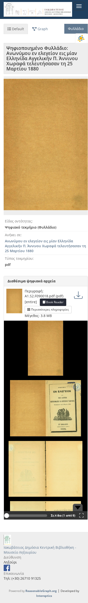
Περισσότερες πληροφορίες (49, 309)
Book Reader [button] (54, 302)
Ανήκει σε (13, 235)
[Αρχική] (38, 9)
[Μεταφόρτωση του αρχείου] (78, 295)
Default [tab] (17, 29)
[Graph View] (81, 38)
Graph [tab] (42, 29)
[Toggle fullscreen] (81, 515)
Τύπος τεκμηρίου (19, 258)
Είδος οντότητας (18, 221)
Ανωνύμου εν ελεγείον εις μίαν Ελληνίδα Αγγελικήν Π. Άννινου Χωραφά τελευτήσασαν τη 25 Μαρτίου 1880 (45, 246)
